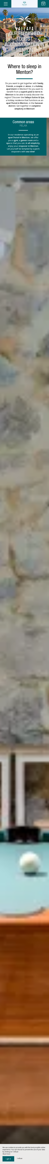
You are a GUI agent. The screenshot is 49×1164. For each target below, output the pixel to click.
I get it (8, 1159)
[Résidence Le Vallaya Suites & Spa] (24, 4)
